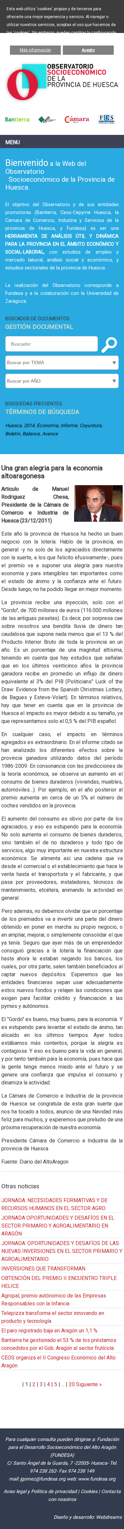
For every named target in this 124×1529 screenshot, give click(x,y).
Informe (69, 425)
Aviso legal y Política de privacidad (40, 1491)
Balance (31, 434)
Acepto (88, 50)
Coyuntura (91, 425)
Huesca (13, 425)
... (63, 1384)
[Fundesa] (106, 122)
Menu (12, 142)
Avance (50, 434)
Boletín (12, 434)
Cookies (89, 1491)
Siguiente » (88, 1384)
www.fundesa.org (96, 1479)
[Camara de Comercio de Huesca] (77, 122)
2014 (29, 425)
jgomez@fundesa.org (42, 1479)
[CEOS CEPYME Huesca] (47, 122)
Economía (47, 425)
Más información (35, 50)
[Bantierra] (17, 122)
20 (72, 1384)
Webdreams (109, 1517)
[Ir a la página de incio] (62, 100)
